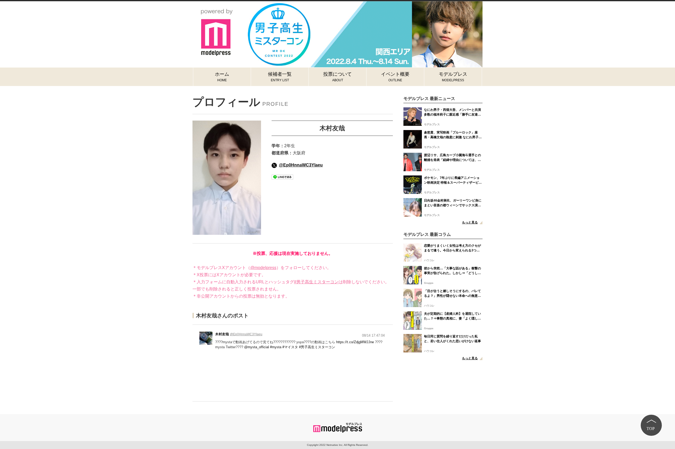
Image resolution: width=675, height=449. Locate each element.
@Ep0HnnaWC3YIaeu (301, 165)
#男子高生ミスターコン (316, 282)
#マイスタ (290, 347)
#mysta (275, 347)
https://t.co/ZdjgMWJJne (355, 342)
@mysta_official (256, 347)
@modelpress (263, 267)
